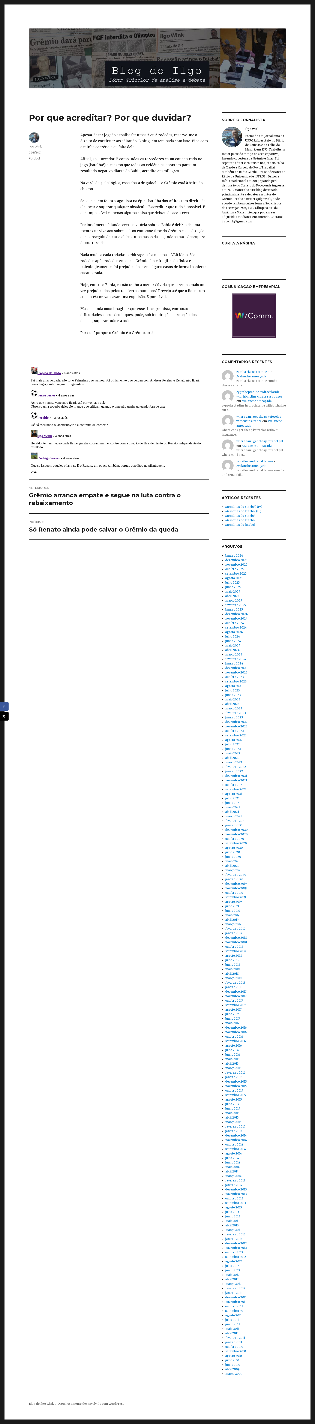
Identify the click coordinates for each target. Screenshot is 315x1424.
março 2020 (233, 870)
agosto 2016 (233, 1045)
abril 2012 (232, 1279)
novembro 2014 (236, 1140)
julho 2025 (232, 582)
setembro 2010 (235, 1351)
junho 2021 (232, 803)
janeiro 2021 (234, 825)
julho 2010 (232, 1360)
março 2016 (233, 1068)
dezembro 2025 (236, 560)
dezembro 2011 (235, 1297)
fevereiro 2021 (235, 821)
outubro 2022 (234, 731)
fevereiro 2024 (235, 659)
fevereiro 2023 (235, 713)
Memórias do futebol (240, 525)
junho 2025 (233, 587)
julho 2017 (232, 1014)
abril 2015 (231, 1117)
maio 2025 (232, 591)
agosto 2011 (233, 1315)
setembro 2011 (235, 1311)
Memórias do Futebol (240, 516)
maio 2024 (232, 645)
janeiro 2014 (233, 1185)
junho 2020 (233, 857)
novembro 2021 (236, 780)
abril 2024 (232, 650)
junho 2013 (232, 1216)
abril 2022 (232, 758)
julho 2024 (232, 636)
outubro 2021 (234, 785)
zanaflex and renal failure (254, 461)
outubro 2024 (234, 623)
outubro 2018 (234, 947)
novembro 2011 (235, 1302)
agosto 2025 (233, 578)
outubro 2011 (234, 1306)
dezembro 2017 (235, 992)
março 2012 (233, 1284)
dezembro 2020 (236, 830)
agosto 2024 (234, 632)
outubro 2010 (234, 1347)
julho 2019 (232, 906)
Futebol (34, 158)
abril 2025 (232, 596)
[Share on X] (4, 716)
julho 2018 (232, 960)
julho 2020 (232, 852)
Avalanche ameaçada (251, 376)
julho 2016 (232, 1050)
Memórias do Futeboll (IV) (243, 507)
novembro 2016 (236, 1032)
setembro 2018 (235, 951)
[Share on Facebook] (4, 706)
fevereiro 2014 (235, 1180)
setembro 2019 (235, 897)
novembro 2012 (236, 1248)
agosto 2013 (233, 1207)
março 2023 (233, 708)
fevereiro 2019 (235, 929)
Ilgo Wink (35, 146)
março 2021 (233, 816)
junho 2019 (232, 911)
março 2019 (233, 924)
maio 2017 (232, 1023)
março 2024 (233, 654)
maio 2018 (232, 969)
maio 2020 (232, 861)
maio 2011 (232, 1329)
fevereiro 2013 (235, 1234)
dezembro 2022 (236, 722)
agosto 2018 (233, 956)
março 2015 (233, 1122)
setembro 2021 (235, 789)
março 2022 (233, 762)
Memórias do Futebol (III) (243, 511)
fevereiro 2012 (235, 1288)
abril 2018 (232, 974)
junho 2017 (232, 1018)
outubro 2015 (234, 1090)
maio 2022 (232, 753)
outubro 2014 (234, 1144)
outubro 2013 (234, 1198)
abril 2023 (232, 704)
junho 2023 (233, 695)
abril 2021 (232, 812)
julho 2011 (232, 1320)
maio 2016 (232, 1059)
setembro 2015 (235, 1095)
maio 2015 (232, 1113)
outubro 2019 (234, 893)
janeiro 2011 (233, 1342)
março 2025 (233, 600)
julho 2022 (232, 744)
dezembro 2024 (236, 614)
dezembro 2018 (236, 938)
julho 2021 (232, 798)
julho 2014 (232, 1158)
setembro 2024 (236, 627)
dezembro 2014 (236, 1135)
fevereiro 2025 (235, 605)
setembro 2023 (236, 681)
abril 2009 (232, 1369)
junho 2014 (232, 1162)
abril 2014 (232, 1171)
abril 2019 (231, 920)
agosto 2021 (233, 794)
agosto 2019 (233, 902)
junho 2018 (232, 965)
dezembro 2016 (236, 1027)
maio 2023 (232, 699)
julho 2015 (232, 1104)
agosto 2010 (233, 1356)
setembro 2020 (236, 843)
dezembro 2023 (236, 668)
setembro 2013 (235, 1203)
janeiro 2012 (233, 1293)
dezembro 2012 (236, 1243)
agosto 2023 (234, 686)
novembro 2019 (236, 888)
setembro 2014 (235, 1149)
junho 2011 (232, 1324)
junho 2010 (232, 1365)
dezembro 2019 (236, 884)
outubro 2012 (234, 1252)
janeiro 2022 (234, 771)
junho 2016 (232, 1054)
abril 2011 (231, 1333)
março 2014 (233, 1176)
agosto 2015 (233, 1099)
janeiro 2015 (233, 1131)
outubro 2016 (234, 1036)
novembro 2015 (236, 1086)
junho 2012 (232, 1270)
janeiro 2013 (233, 1239)
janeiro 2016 (233, 1077)
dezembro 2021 (236, 776)
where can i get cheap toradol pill (259, 441)
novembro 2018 (236, 942)
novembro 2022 (236, 726)
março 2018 (233, 978)
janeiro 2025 (234, 609)
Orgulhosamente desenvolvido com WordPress (91, 1404)
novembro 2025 (236, 564)
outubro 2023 (234, 677)
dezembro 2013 (236, 1189)
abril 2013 (232, 1225)
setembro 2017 (235, 1005)
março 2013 (233, 1230)
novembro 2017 (235, 996)
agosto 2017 (233, 1009)
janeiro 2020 (234, 879)
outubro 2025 (234, 569)
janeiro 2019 (233, 933)
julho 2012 (232, 1266)
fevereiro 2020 (235, 875)
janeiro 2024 (234, 663)
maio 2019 (232, 915)
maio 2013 (232, 1221)
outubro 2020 (234, 839)
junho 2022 (233, 749)
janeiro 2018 (233, 987)
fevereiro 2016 (235, 1072)
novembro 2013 (236, 1194)
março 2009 (233, 1374)
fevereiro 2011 (235, 1338)
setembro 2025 (235, 573)
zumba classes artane (251, 372)
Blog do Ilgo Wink (41, 1404)
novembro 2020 (236, 834)
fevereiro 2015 (235, 1126)
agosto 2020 (234, 848)
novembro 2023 (236, 672)
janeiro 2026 (234, 555)
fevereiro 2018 (235, 983)
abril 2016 (231, 1063)
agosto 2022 (234, 740)
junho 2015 (232, 1108)
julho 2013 (232, 1212)
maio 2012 (232, 1275)
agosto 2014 (233, 1153)
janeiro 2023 (234, 717)
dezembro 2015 (236, 1081)
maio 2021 (232, 807)
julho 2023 (232, 690)
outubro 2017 (234, 1000)
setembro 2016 (235, 1041)
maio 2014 (232, 1167)
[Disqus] (119, 419)
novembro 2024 (236, 618)
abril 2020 (232, 866)
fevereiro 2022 (235, 767)
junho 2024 (233, 641)
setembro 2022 (236, 735)
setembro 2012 (235, 1257)
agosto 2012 (233, 1261)
